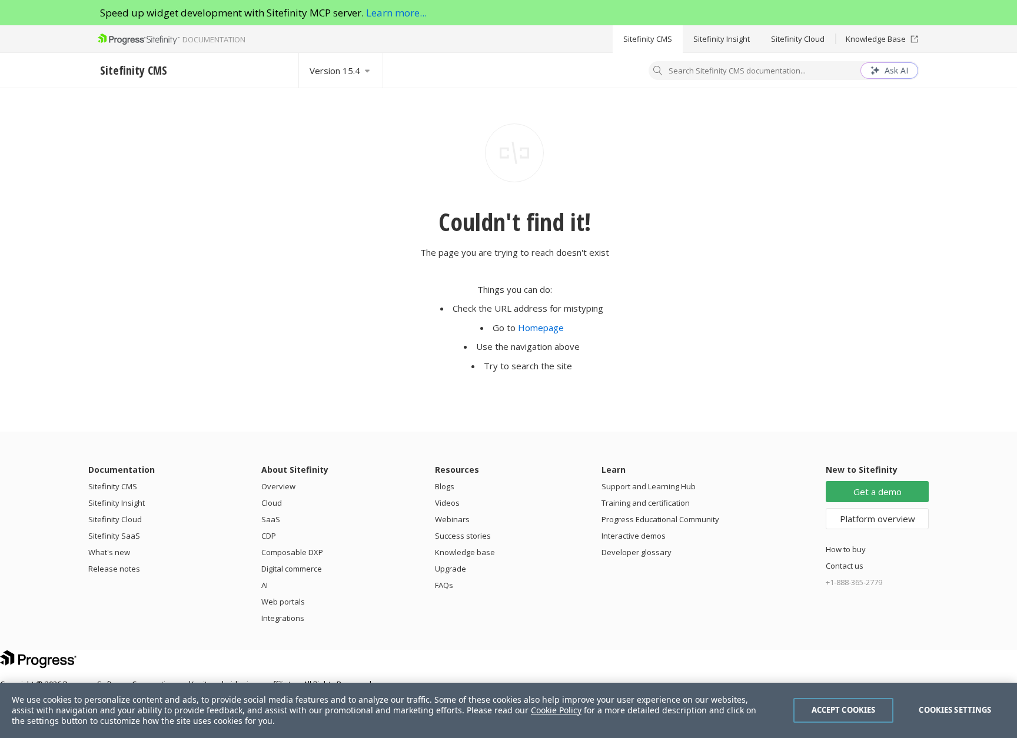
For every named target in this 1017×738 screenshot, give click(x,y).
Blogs (444, 486)
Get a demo (877, 491)
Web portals (283, 601)
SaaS (270, 519)
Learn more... (396, 12)
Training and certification (645, 502)
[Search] (658, 71)
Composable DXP (292, 552)
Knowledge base (465, 552)
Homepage (541, 327)
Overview (278, 486)
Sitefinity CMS (647, 39)
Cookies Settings (955, 709)
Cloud (271, 502)
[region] (508, 710)
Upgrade (450, 568)
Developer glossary (636, 552)
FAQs (444, 585)
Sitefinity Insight (721, 39)
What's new (109, 552)
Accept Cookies (844, 709)
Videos (447, 502)
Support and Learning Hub (648, 486)
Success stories (463, 535)
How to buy (846, 549)
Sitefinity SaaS (114, 535)
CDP (268, 535)
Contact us (844, 565)
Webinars (452, 519)
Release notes (114, 568)
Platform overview (877, 519)
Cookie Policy (556, 710)
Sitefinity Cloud (798, 39)
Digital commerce (291, 568)
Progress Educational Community (660, 519)
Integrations (282, 618)
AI (264, 585)
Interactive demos (633, 535)
